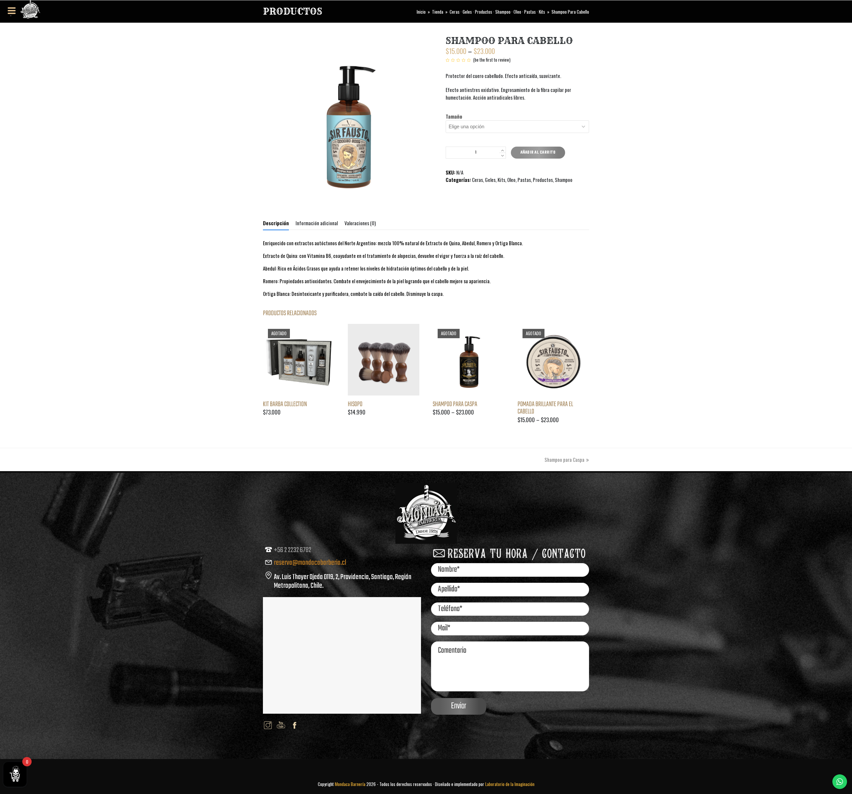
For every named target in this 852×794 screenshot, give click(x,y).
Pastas (524, 179)
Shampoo (563, 179)
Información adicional (317, 223)
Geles (490, 179)
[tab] (276, 223)
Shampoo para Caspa (564, 459)
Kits (501, 179)
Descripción (276, 223)
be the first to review (492, 59)
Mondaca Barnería (350, 784)
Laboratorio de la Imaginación (509, 784)
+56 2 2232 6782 (292, 550)
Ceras (477, 179)
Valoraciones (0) (360, 223)
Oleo (511, 179)
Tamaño (454, 116)
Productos (543, 179)
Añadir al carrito (538, 152)
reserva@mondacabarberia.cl (310, 562)
